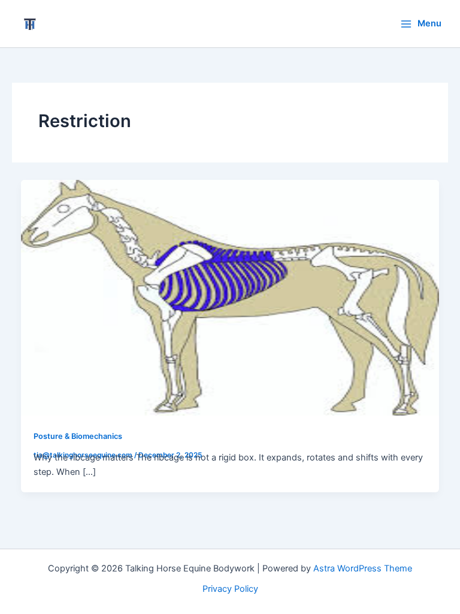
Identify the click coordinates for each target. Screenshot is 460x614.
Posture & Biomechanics (78, 436)
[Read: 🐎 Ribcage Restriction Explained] (230, 296)
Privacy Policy (230, 588)
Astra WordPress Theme (362, 568)
